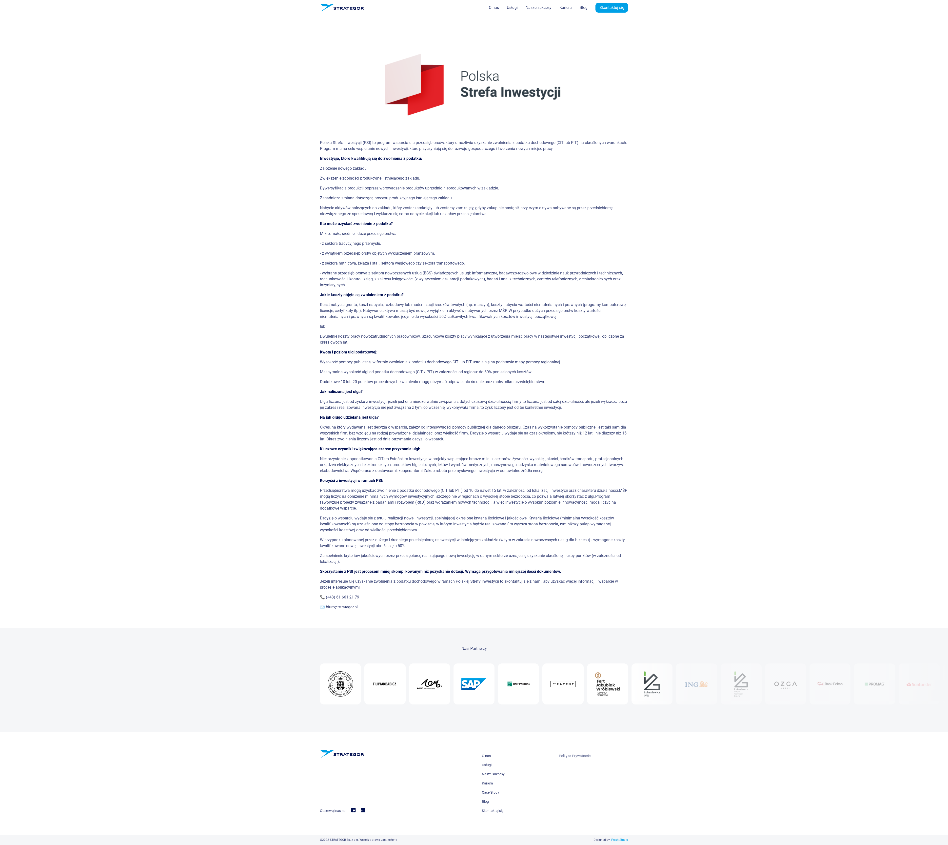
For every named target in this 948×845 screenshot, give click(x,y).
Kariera (565, 7)
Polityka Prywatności (575, 756)
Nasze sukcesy (539, 7)
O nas (494, 7)
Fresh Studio (619, 840)
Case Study (490, 792)
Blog (584, 7)
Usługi (512, 7)
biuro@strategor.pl (342, 607)
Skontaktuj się (611, 7)
